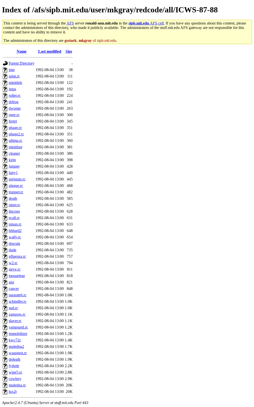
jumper (14, 166)
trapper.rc (16, 192)
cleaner (14, 153)
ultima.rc (15, 140)
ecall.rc (14, 218)
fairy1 (13, 173)
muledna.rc (17, 385)
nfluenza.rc (17, 256)
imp (12, 70)
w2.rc (13, 263)
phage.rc (15, 128)
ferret (13, 121)
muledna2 (16, 346)
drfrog (13, 102)
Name (22, 51)
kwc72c (15, 340)
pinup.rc (15, 224)
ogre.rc (14, 115)
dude (12, 250)
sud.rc (13, 308)
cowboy (15, 379)
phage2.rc (16, 134)
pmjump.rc (17, 179)
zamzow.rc (17, 314)
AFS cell (146, 23)
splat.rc (14, 76)
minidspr (15, 147)
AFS (70, 23)
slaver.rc (15, 321)
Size (68, 51)
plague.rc (16, 185)
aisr (11, 282)
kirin (12, 160)
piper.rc (14, 205)
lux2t (13, 391)
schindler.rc (18, 301)
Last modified (49, 51)
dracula (14, 243)
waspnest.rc (18, 353)
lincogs (14, 211)
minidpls (15, 82)
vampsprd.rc (18, 327)
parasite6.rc (18, 295)
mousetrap (17, 276)
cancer (14, 288)
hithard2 (15, 231)
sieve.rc (15, 269)
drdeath (14, 359)
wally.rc (15, 237)
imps (12, 89)
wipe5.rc (15, 372)
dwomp (15, 108)
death (13, 198)
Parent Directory (21, 63)
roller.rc (15, 95)
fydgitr (14, 366)
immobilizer (18, 333)
